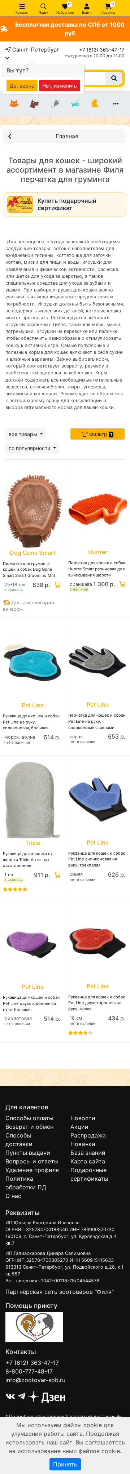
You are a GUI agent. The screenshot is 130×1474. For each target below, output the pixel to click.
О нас (13, 1195)
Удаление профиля (32, 1170)
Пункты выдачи (27, 1152)
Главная (67, 136)
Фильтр (100, 434)
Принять (65, 1464)
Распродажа (88, 1135)
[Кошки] (14, 103)
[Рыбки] (75, 103)
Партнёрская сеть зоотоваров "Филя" (59, 1291)
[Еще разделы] (116, 103)
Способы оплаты (29, 1118)
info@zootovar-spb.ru (35, 1380)
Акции (79, 1126)
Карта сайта (87, 1161)
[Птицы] (95, 103)
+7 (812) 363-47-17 (102, 50)
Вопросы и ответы (31, 1161)
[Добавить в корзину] (56, 584)
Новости (82, 1118)
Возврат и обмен (29, 1126)
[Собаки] (34, 103)
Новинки (82, 1144)
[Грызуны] (55, 103)
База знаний (87, 1152)
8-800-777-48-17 (29, 1371)
